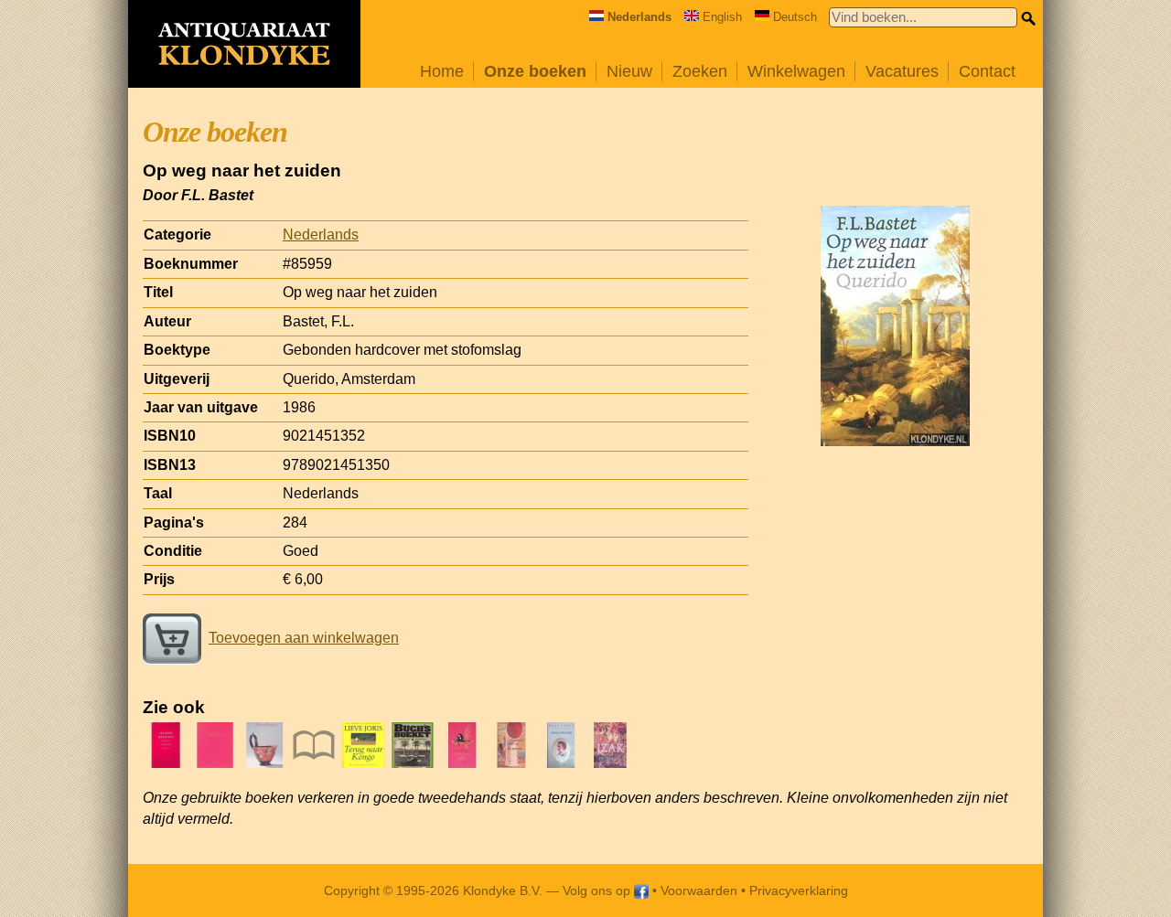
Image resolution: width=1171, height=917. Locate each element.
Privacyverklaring (798, 890)
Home (442, 71)
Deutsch (795, 17)
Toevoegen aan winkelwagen (304, 637)
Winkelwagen (796, 71)
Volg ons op (598, 890)
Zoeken (699, 71)
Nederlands (321, 234)
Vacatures (902, 71)
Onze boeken (535, 71)
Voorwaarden (699, 890)
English (722, 17)
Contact (987, 71)
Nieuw (629, 71)
